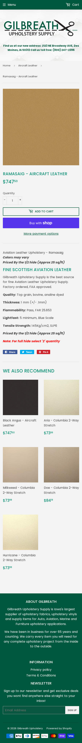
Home (6, 65)
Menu (12, 4)
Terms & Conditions (41, 675)
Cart (75, 4)
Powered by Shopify (59, 728)
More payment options (41, 233)
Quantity (9, 193)
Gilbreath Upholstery (30, 728)
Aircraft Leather (27, 65)
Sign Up (72, 710)
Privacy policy (41, 669)
